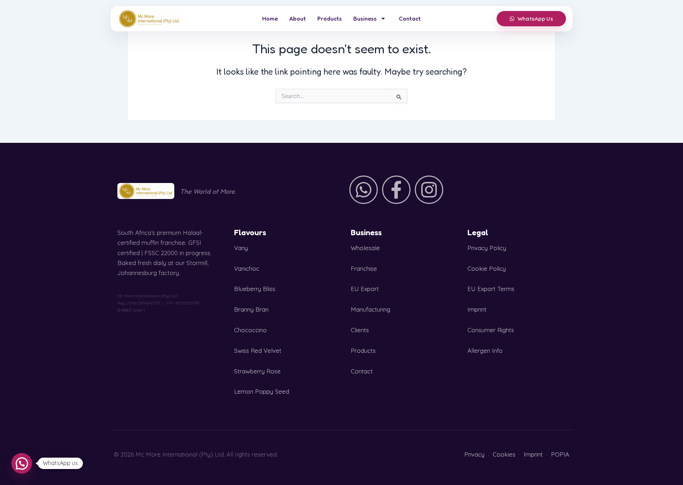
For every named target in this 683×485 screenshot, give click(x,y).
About (297, 18)
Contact (410, 18)
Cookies (504, 454)
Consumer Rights (490, 330)
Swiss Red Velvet (257, 350)
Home (270, 18)
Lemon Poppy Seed (261, 391)
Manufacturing (370, 309)
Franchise (364, 268)
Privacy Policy (486, 248)
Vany (241, 248)
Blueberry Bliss (254, 288)
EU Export (365, 288)
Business (365, 18)
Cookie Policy (486, 268)
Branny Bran (251, 309)
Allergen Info (485, 350)
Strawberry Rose (257, 371)
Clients (360, 330)
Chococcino (250, 330)
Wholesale (365, 248)
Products (329, 18)
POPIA (560, 454)
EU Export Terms (490, 288)
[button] (21, 463)
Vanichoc (246, 268)
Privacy (474, 454)
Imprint (477, 309)
